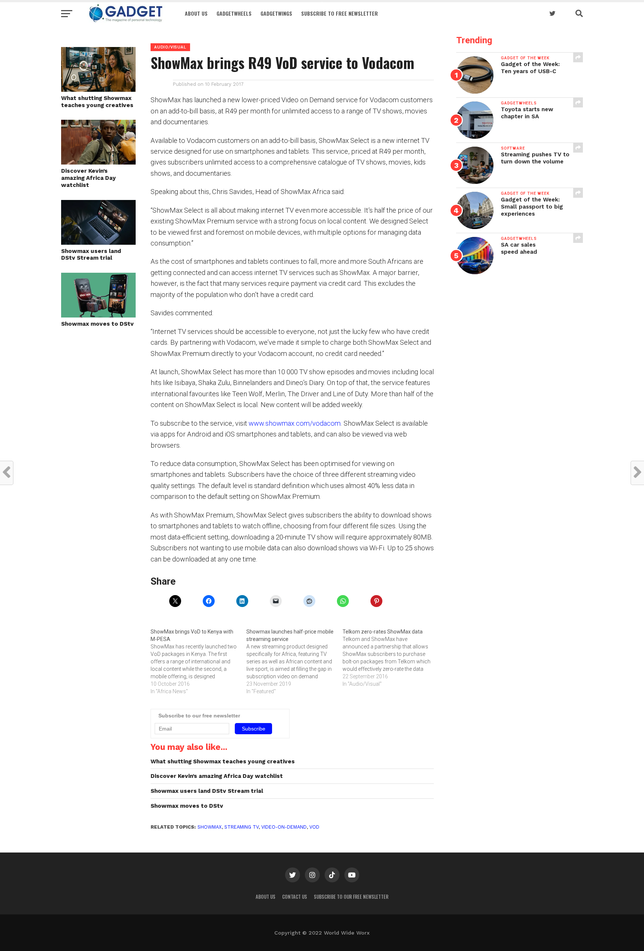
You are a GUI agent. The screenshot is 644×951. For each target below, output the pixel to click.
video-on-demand (284, 827)
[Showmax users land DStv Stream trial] (98, 242)
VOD (314, 827)
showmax (210, 827)
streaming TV (241, 827)
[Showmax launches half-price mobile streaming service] (294, 661)
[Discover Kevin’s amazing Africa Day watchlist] (98, 162)
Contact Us (294, 896)
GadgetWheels (234, 13)
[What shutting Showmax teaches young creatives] (98, 89)
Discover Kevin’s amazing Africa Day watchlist (88, 178)
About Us (196, 13)
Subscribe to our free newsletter (351, 896)
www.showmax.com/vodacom (295, 423)
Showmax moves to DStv (97, 323)
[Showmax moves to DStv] (98, 315)
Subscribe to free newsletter (339, 13)
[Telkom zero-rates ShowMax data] (390, 658)
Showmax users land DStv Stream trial (91, 255)
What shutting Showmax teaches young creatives (97, 102)
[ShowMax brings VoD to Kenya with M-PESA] (198, 661)
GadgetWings (276, 13)
